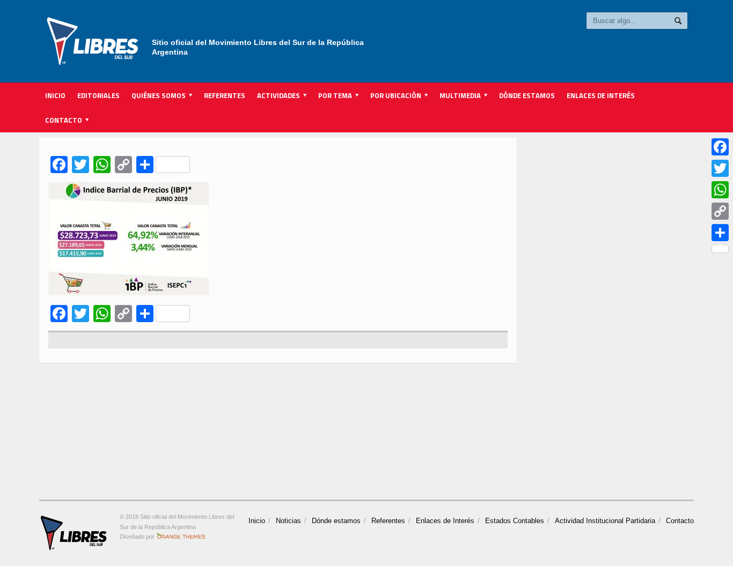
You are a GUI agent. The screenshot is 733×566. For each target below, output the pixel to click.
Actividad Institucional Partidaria (605, 521)
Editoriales (98, 95)
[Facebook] (720, 147)
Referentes (224, 95)
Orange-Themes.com (181, 536)
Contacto (680, 521)
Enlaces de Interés (601, 95)
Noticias (288, 521)
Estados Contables (514, 521)
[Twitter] (720, 168)
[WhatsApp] (720, 189)
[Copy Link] (720, 211)
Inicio (55, 95)
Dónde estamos (527, 95)
